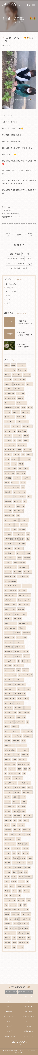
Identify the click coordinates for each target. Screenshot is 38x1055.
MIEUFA (30, 858)
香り (15, 820)
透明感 (14, 942)
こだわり (7, 938)
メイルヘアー (17, 436)
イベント (17, 895)
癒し (26, 844)
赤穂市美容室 (18, 619)
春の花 (7, 726)
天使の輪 (7, 891)
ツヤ (24, 773)
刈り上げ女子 (9, 642)
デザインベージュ (24, 712)
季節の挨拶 (8, 492)
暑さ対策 (7, 863)
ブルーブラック (18, 511)
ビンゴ (14, 891)
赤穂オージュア (9, 745)
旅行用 (21, 877)
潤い (19, 853)
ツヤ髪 (7, 459)
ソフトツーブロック (10, 675)
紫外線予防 (8, 816)
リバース (7, 778)
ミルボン (27, 553)
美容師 (13, 825)
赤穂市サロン (28, 736)
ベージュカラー (17, 374)
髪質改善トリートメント (23, 886)
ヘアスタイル (21, 938)
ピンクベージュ (22, 370)
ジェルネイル (28, 572)
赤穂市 (7, 365)
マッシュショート (21, 403)
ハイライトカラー (10, 558)
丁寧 (14, 938)
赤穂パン (22, 858)
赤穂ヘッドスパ (9, 839)
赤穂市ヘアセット (10, 609)
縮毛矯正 (7, 942)
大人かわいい (9, 703)
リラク (18, 839)
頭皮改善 (20, 844)
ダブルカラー (20, 393)
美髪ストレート (20, 717)
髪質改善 (20, 398)
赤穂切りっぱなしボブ (21, 651)
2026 (11, 928)
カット (8, 295)
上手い (30, 407)
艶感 (25, 769)
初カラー (7, 797)
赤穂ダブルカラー (10, 576)
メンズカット (9, 389)
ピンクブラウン (22, 431)
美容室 (13, 365)
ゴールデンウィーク (19, 492)
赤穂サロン (27, 558)
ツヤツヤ (22, 797)
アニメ (30, 863)
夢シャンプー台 (15, 848)
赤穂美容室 (8, 478)
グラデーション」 (10, 806)
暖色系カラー (19, 708)
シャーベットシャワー (19, 863)
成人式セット (22, 590)
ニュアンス (12, 769)
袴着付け (7, 741)
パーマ (8, 299)
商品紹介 (22, 811)
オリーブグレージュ (19, 562)
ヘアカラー (8, 379)
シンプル (7, 736)
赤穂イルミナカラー (21, 614)
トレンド (7, 947)
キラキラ (27, 689)
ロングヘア (14, 459)
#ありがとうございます (15, 263)
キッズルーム (9, 867)
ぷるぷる (27, 834)
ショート (7, 801)
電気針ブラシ (15, 914)
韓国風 (21, 464)
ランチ (17, 755)
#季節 (25, 268)
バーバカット (9, 680)
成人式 (20, 558)
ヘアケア (21, 881)
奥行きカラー (19, 703)
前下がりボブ (9, 656)
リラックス (8, 454)
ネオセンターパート (14, 773)
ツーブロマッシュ (18, 778)
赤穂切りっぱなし (10, 750)
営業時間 (20, 933)
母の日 (14, 759)
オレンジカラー (27, 426)
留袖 (28, 539)
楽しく (7, 825)
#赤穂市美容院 (14, 253)
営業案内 (15, 811)
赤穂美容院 (21, 609)
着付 (16, 539)
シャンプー (8, 436)
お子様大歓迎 (19, 867)
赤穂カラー (8, 923)
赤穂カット (17, 830)
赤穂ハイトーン (23, 567)
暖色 (26, 468)
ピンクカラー (19, 389)
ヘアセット (8, 440)
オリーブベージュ (10, 370)
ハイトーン (27, 374)
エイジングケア (26, 914)
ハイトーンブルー (23, 750)
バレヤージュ (20, 506)
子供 (6, 895)
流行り (23, 741)
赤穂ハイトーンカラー (25, 623)
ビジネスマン (9, 684)
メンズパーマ (26, 478)
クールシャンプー (10, 933)
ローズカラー (9, 708)
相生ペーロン (23, 759)
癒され (7, 848)
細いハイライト (9, 506)
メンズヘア (16, 801)
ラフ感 (18, 670)
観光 (25, 872)
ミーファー (8, 820)
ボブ (25, 501)
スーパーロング (9, 717)
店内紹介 (27, 867)
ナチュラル (8, 511)
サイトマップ (28, 1036)
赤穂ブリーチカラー (10, 604)
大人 (11, 895)
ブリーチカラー (15, 426)
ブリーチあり (9, 792)
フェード (29, 384)
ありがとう (8, 665)
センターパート (18, 665)
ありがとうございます (11, 520)
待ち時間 (7, 872)
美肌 (6, 919)
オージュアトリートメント (12, 586)
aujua (17, 525)
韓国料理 (7, 759)
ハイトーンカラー (20, 497)
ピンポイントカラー (10, 712)
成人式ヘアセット (20, 694)
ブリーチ (7, 412)
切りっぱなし (9, 543)
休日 (20, 872)
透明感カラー (9, 407)
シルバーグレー (9, 393)
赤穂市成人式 (9, 647)
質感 (14, 853)
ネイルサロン (17, 572)
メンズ (8, 303)
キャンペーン (24, 923)
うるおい (27, 661)
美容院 (17, 407)
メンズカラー (24, 520)
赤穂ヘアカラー (9, 515)
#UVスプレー (12, 258)
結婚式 (22, 539)
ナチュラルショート (10, 783)
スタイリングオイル (19, 379)
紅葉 (6, 886)
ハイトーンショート (10, 590)
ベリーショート (20, 473)
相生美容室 (21, 825)
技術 (29, 938)
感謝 (17, 515)
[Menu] (33, 5)
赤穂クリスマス (9, 637)
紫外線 (7, 482)
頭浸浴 (12, 886)
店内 (11, 834)
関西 (21, 928)
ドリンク (25, 848)
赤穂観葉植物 (9, 614)
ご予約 (28, 900)
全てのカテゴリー (12, 284)
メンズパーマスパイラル (12, 487)
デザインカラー (11, 288)
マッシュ (13, 464)
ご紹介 (7, 881)
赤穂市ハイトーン (10, 698)
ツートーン (8, 572)
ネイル (30, 497)
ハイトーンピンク (21, 745)
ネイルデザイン (17, 736)
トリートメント (11, 292)
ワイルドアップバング (25, 675)
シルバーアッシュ (23, 576)
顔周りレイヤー (27, 792)
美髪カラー (8, 619)
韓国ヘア (29, 454)
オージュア (22, 529)
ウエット (7, 853)
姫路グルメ (25, 755)
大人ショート (9, 497)
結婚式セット (26, 633)
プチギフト (28, 877)
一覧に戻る (19, 235)
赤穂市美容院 (9, 539)
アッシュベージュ (10, 431)
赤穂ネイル (8, 501)
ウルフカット (25, 412)
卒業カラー (16, 412)
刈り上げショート (10, 661)
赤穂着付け (22, 628)
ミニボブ (18, 450)
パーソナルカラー (10, 445)
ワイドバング (9, 722)
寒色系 (20, 769)
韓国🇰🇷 (15, 872)
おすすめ (26, 891)
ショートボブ (28, 450)
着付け (26, 436)
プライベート (9, 755)
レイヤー (24, 801)
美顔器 (7, 914)
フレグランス (28, 816)
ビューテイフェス (10, 900)
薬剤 (14, 947)
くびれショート (22, 445)
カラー (21, 468)
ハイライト (8, 534)
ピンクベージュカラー (24, 600)
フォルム (7, 811)
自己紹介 (15, 797)
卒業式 (20, 440)
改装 (6, 834)
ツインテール (9, 633)
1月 (20, 905)
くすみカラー (19, 548)
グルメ (7, 877)
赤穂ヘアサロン (19, 647)
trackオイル (8, 384)
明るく (26, 820)
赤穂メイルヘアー (10, 600)
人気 (28, 534)
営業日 (27, 933)
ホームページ (21, 365)
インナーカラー (9, 422)
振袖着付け (16, 741)
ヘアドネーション (25, 459)
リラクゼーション (10, 844)
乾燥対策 (13, 881)
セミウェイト (19, 680)
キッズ (7, 529)
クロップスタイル (10, 689)
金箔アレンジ (26, 830)
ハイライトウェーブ (24, 783)
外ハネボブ (18, 656)
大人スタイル (9, 787)
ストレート (24, 525)
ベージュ (27, 708)
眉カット (20, 689)
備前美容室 (8, 830)
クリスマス (13, 905)
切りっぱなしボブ (10, 398)
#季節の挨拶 (15, 268)
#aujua (29, 263)
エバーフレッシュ (19, 384)
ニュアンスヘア (9, 450)
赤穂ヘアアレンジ (10, 764)
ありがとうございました (12, 731)
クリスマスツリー (21, 637)
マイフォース (9, 548)
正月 (26, 909)
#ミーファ (26, 253)
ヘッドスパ (17, 478)
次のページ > (31, 235)
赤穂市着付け (9, 651)
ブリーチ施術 (14, 919)
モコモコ (17, 633)
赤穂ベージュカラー (10, 628)
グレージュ (8, 562)
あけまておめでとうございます (14, 909)
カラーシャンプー (24, 604)
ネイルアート (17, 501)
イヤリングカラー (19, 534)
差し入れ (15, 858)
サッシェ (13, 877)
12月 (6, 905)
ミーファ (23, 482)
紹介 (20, 820)
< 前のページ (7, 235)
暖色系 (30, 787)
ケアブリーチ (19, 642)
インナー (13, 529)
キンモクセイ (18, 816)
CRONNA (7, 858)
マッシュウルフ (9, 473)
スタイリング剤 (9, 670)
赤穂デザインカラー (10, 623)
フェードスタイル (20, 543)
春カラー (7, 374)
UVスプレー (14, 482)
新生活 (16, 923)
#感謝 (28, 258)
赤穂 (23, 454)
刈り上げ (26, 656)
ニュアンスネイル (27, 731)
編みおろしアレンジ (23, 764)
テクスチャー (21, 806)
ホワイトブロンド (25, 919)
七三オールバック (20, 684)
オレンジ (17, 792)
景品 (20, 891)
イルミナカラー (20, 417)
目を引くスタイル (20, 787)
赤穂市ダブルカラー (10, 595)
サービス (16, 454)
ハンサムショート (23, 698)
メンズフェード (9, 553)
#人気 (22, 258)
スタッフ (25, 853)
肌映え (26, 440)
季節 (23, 487)
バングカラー (9, 525)
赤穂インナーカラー (24, 595)
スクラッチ (21, 900)
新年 (24, 905)
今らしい (25, 670)
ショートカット (27, 586)
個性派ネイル (9, 694)
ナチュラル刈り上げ (10, 581)
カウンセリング (23, 942)
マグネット (14, 726)
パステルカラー (19, 722)
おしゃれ (20, 947)
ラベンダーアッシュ (22, 422)
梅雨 (6, 928)
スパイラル (19, 553)
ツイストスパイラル (10, 468)
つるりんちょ (19, 834)
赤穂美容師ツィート (10, 567)
